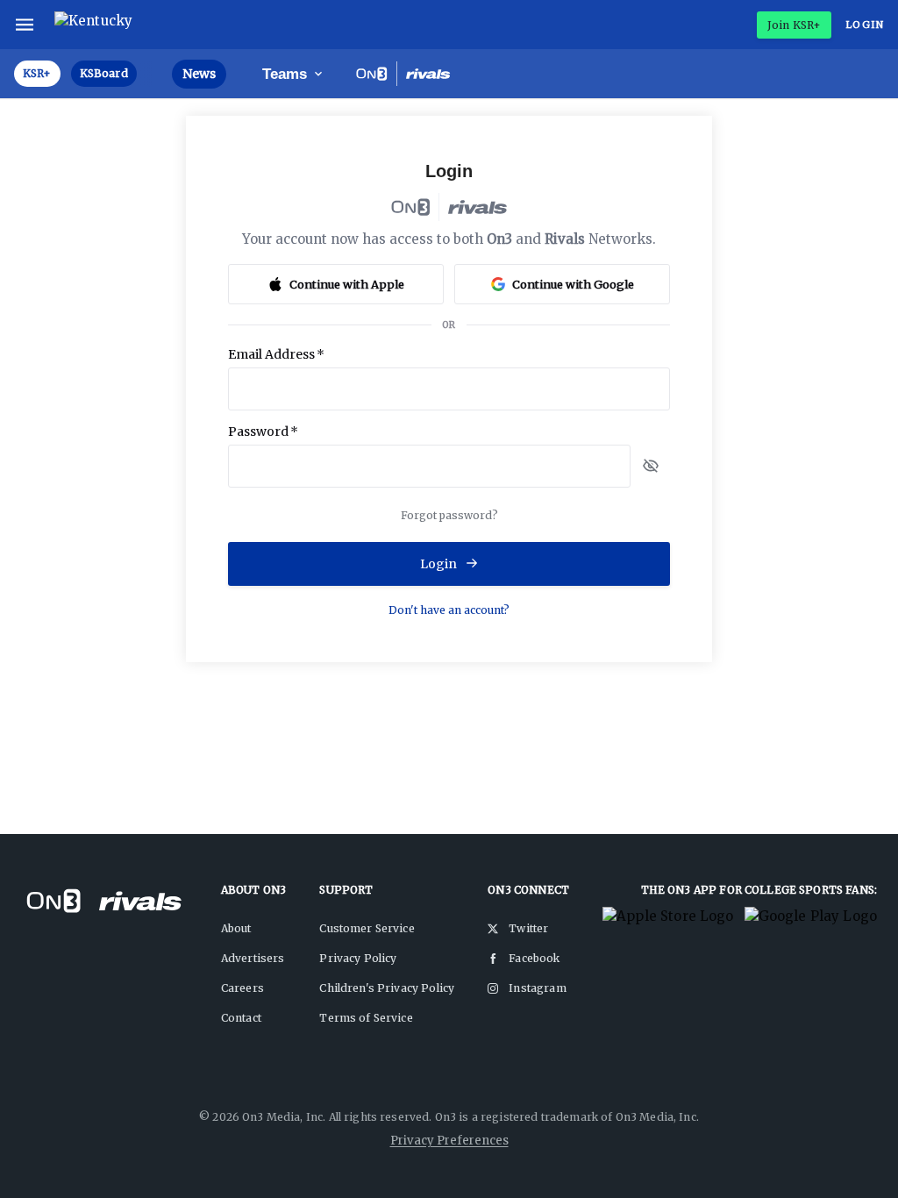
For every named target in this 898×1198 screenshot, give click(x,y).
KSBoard (104, 73)
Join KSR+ (794, 25)
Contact (241, 1017)
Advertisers (253, 958)
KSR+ (37, 73)
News (199, 74)
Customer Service (366, 928)
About (236, 928)
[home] (97, 24)
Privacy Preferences (449, 1140)
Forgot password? (449, 515)
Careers (242, 988)
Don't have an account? (449, 610)
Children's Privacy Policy (386, 988)
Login (864, 24)
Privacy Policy (357, 958)
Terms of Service (365, 1017)
